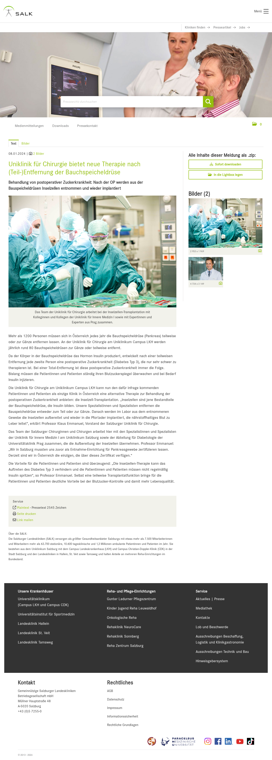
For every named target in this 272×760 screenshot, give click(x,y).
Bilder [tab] (25, 143)
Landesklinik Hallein (33, 623)
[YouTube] (240, 741)
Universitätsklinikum (34, 599)
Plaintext (23, 508)
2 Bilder (38, 154)
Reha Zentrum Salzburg (125, 646)
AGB (110, 691)
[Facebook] (218, 741)
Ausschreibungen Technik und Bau (222, 651)
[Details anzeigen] (259, 251)
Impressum (114, 708)
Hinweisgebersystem (212, 661)
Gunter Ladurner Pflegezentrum (131, 599)
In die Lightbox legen (228, 175)
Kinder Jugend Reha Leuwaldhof (131, 608)
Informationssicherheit (122, 716)
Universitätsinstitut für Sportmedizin (46, 614)
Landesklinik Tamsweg (35, 642)
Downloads (60, 126)
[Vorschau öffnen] (92, 251)
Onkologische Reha (122, 617)
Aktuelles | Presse (210, 599)
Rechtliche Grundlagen (122, 725)
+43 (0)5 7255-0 (30, 711)
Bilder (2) (199, 193)
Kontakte (203, 617)
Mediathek (204, 608)
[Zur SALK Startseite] (18, 11)
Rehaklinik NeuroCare (124, 627)
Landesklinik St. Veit (34, 633)
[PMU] (180, 741)
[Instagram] (207, 741)
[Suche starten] (208, 101)
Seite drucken (26, 514)
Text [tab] (13, 143)
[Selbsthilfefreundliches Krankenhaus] (151, 741)
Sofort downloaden (227, 164)
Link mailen (25, 520)
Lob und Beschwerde (212, 627)
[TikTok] (250, 741)
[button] (257, 124)
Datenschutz (115, 699)
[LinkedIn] (229, 741)
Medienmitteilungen (29, 126)
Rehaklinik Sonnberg (123, 636)
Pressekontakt (87, 126)
